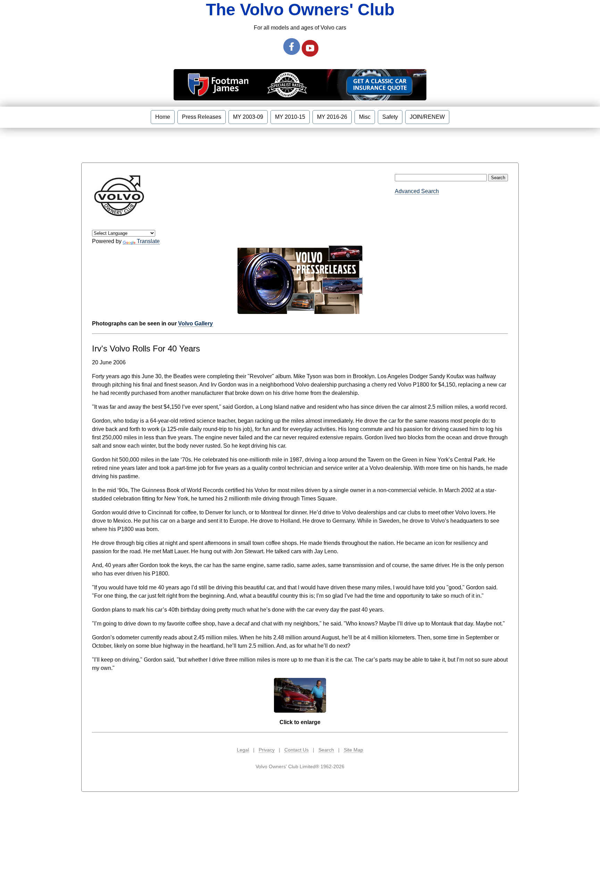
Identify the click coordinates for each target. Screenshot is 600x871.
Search (326, 750)
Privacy (267, 750)
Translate (148, 241)
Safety (390, 117)
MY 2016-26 (332, 117)
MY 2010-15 (290, 117)
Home (162, 117)
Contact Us (296, 750)
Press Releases (201, 117)
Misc (364, 117)
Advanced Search (417, 191)
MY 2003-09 (248, 117)
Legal (243, 750)
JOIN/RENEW (427, 117)
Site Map (353, 750)
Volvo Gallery (195, 323)
